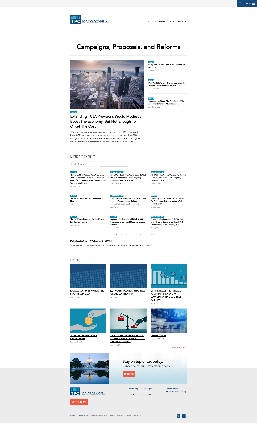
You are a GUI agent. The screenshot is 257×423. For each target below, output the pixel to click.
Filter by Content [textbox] (77, 164)
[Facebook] (184, 417)
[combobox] (84, 164)
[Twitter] (178, 417)
